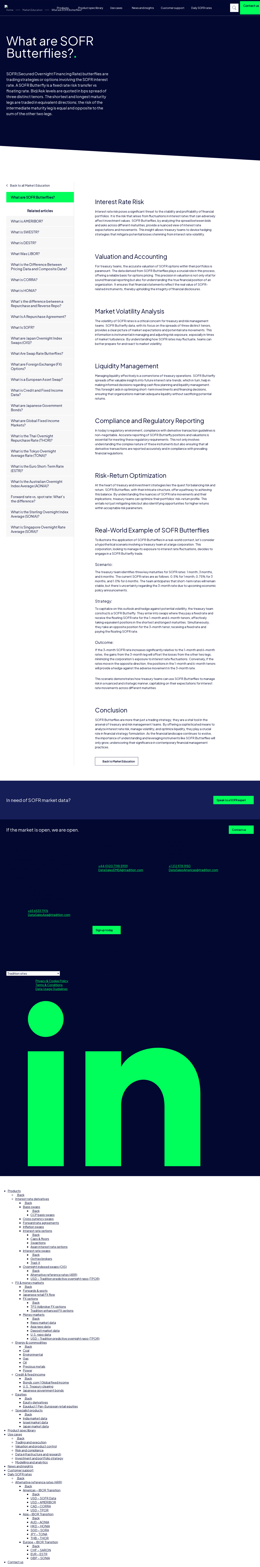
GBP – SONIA (40, 1558)
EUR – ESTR (38, 1554)
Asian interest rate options (49, 1247)
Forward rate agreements (41, 1223)
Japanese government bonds (43, 1390)
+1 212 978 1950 (180, 866)
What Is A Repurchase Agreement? (38, 316)
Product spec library (90, 8)
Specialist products (29, 1410)
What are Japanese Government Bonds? (36, 407)
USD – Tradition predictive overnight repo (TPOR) (65, 1279)
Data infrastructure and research (38, 1454)
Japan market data (36, 1426)
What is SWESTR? (25, 232)
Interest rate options (37, 1231)
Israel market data (35, 1422)
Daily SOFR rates (201, 8)
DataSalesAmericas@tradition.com (193, 870)
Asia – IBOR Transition (38, 1514)
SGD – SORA (39, 1530)
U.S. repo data (40, 1334)
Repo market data (43, 1323)
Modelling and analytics (31, 1462)
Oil (25, 1362)
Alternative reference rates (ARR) (53, 1275)
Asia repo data (40, 1327)
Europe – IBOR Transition (40, 1542)
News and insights (143, 8)
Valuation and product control (36, 1446)
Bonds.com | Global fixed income (46, 1382)
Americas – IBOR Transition (42, 1490)
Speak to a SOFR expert (231, 800)
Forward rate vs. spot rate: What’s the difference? (38, 498)
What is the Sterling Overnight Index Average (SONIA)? (39, 514)
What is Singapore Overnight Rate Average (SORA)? (38, 529)
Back (20, 1195)
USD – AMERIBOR (43, 1502)
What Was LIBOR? (25, 253)
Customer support (172, 8)
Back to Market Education (119, 761)
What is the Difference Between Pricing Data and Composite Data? (39, 266)
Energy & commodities (31, 1342)
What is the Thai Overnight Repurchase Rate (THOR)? (32, 438)
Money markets (34, 1315)
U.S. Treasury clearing (38, 1386)
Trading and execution (30, 1442)
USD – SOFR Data (43, 1498)
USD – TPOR (39, 1510)
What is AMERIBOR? (27, 221)
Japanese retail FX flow (39, 1295)
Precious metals (34, 1366)
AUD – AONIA (39, 1522)
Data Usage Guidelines (51, 989)
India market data (35, 1418)
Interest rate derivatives (32, 1199)
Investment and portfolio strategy (39, 1458)
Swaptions (38, 1243)
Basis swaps (31, 1207)
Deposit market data (45, 1331)
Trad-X (35, 1263)
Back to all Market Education (30, 185)
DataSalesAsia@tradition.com (49, 915)
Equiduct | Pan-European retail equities (50, 1406)
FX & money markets (29, 1283)
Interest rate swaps (36, 1251)
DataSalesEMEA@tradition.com (120, 870)
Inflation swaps (33, 1227)
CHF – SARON (40, 1550)
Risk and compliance (29, 1450)
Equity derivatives (35, 1402)
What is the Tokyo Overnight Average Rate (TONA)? (33, 453)
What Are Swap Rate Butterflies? (37, 353)
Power (27, 1370)
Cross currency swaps (38, 1219)
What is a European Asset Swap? (37, 379)
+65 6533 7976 (38, 911)
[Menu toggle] (5, 1181)
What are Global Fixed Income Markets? (35, 422)
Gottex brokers (41, 1259)
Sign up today (104, 930)
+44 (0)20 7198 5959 (113, 866)
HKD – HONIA (40, 1526)
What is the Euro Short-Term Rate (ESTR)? (37, 468)
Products (63, 8)
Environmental (33, 1354)
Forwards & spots (35, 1291)
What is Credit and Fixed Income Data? (37, 392)
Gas (26, 1358)
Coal (26, 1350)
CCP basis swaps (42, 1215)
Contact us (239, 829)
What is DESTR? (23, 243)
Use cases (116, 8)
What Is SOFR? (22, 327)
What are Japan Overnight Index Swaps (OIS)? (36, 340)
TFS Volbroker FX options (48, 1307)
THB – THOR (39, 1538)
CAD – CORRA (40, 1506)
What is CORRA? (24, 279)
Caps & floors (39, 1239)
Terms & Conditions (49, 985)
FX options (30, 1299)
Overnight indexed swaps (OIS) (45, 1267)
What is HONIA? (24, 290)
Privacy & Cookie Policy (51, 981)
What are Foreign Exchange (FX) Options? (36, 366)
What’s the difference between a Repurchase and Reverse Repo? (37, 303)
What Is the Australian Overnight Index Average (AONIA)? (36, 483)
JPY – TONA (38, 1534)
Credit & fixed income (30, 1374)
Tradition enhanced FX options (51, 1311)
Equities (21, 1394)
